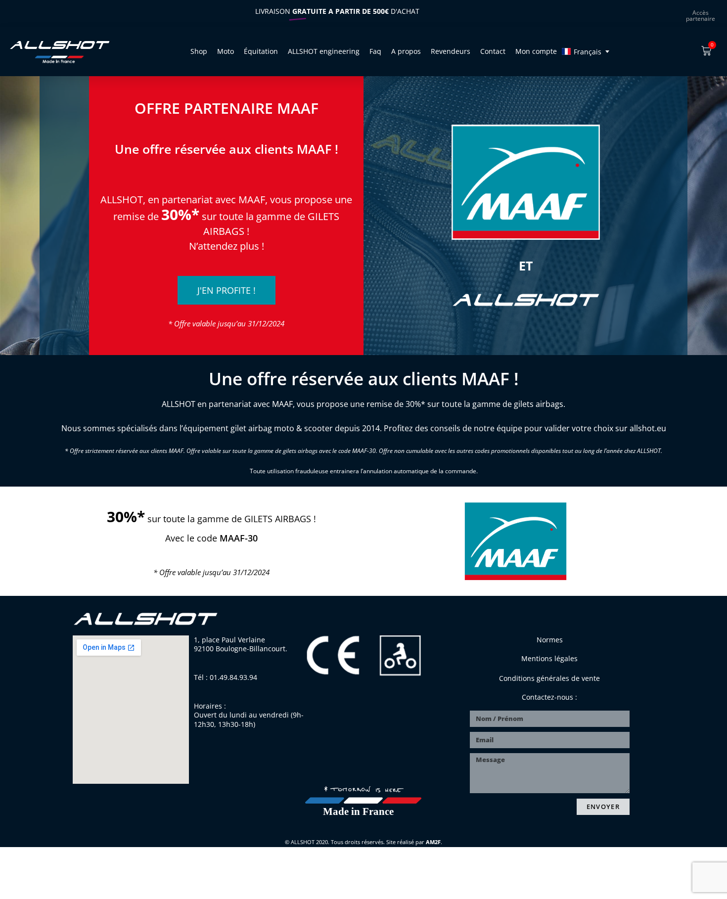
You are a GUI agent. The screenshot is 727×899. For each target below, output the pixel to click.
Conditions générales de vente (549, 678)
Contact (492, 51)
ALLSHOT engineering (324, 51)
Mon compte (536, 51)
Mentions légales (549, 658)
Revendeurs (450, 51)
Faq (375, 51)
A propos (406, 51)
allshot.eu (648, 428)
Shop (198, 51)
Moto (225, 51)
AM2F (433, 842)
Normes (550, 639)
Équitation (261, 51)
